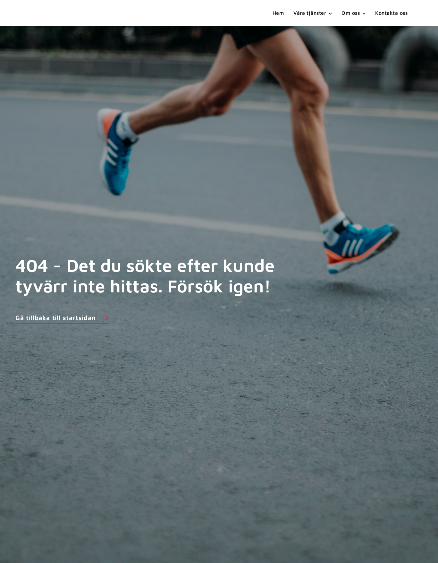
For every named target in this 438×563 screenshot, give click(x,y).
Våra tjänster (309, 13)
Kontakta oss (391, 13)
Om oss (350, 13)
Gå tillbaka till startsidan (55, 317)
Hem (278, 13)
